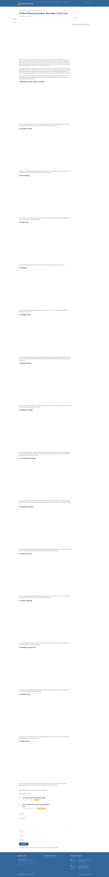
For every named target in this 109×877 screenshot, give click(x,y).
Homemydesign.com (22, 860)
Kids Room (43, 808)
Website (21, 839)
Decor (43, 2)
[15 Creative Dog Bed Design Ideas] (19, 797)
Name (21, 831)
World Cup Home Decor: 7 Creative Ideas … (84, 860)
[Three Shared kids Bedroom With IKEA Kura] (19, 804)
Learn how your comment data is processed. (47, 847)
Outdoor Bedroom (35, 790)
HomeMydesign (21, 874)
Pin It (15, 22)
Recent (76, 20)
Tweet (15, 19)
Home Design (57, 2)
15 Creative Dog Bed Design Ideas (33, 798)
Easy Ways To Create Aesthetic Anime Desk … (84, 866)
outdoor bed (34, 70)
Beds (37, 799)
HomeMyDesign (87, 874)
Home (38, 2)
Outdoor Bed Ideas (26, 790)
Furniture (49, 2)
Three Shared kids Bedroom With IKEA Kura (35, 805)
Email (21, 835)
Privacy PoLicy (66, 2)
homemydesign (22, 16)
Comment (22, 818)
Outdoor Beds (44, 790)
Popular (76, 18)
